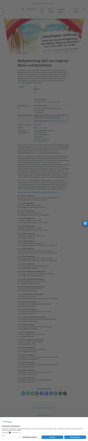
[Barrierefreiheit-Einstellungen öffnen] (85, 223)
